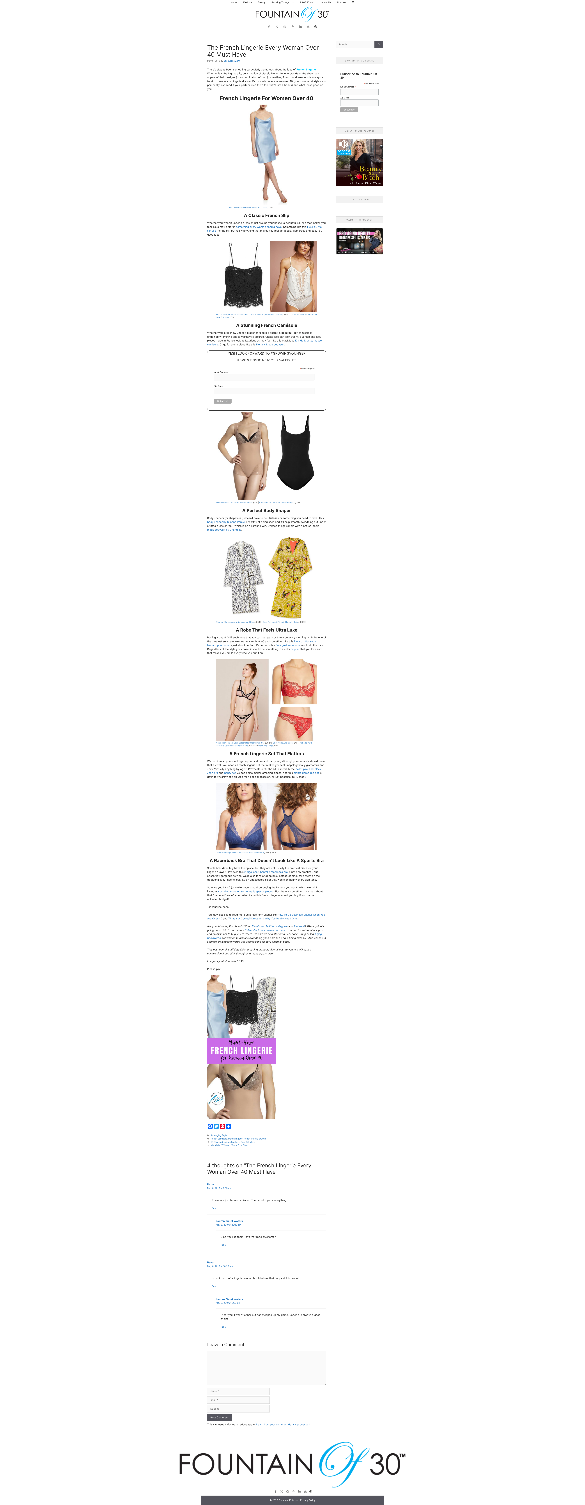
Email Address (221, 372)
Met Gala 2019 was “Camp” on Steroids (231, 1145)
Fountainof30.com (288, 1500)
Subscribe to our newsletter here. (265, 930)
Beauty (261, 2)
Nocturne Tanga (265, 746)
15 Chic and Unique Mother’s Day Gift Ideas (233, 1142)
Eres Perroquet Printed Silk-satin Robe (280, 622)
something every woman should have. (259, 226)
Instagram (281, 926)
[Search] (378, 44)
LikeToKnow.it (307, 2)
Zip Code (218, 386)
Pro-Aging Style (219, 1135)
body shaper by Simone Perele (226, 521)
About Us (326, 2)
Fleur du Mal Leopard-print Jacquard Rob (235, 622)
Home (234, 2)
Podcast (341, 2)
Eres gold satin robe (288, 645)
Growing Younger (280, 2)
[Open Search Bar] (353, 2)
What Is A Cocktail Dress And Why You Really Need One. (263, 918)
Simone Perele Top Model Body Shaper (234, 502)
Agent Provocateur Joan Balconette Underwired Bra (240, 743)
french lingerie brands (255, 1138)
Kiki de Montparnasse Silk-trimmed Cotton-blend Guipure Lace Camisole (249, 314)
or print (295, 649)
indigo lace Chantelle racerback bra (266, 871)
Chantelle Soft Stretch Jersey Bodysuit (277, 502)
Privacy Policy (307, 1500)
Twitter (270, 926)
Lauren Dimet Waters (229, 1221)
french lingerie (235, 1138)
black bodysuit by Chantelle (224, 529)
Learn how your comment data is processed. (283, 1424)
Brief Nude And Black (282, 743)
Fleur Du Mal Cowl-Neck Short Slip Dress (248, 207)
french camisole (219, 1138)
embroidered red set (306, 772)
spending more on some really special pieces (245, 891)
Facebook (258, 926)
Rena (210, 1262)
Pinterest (299, 926)
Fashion (247, 2)
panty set (230, 772)
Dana (210, 1184)
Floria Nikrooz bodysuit (270, 344)
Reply (215, 1208)
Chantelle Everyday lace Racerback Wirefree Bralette (240, 852)
